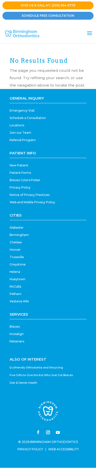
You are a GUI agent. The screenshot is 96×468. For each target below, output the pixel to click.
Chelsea (16, 242)
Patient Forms (20, 173)
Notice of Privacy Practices (29, 195)
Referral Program (23, 140)
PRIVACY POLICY (30, 449)
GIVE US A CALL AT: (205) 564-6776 (48, 5)
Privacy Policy (20, 187)
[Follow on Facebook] (38, 432)
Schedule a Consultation (28, 118)
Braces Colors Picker (25, 180)
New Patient (19, 165)
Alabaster (17, 227)
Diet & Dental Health (23, 382)
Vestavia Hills (19, 301)
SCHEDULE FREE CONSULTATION (48, 15)
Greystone (18, 264)
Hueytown (17, 279)
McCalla (15, 286)
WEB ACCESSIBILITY (63, 449)
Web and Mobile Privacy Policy (32, 202)
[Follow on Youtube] (58, 432)
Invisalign (17, 334)
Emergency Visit (22, 110)
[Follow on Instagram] (48, 432)
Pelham (15, 294)
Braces (15, 326)
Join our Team (20, 132)
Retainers (17, 341)
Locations (17, 125)
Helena (15, 272)
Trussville (17, 257)
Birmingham (19, 235)
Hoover (15, 249)
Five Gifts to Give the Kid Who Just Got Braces (41, 375)
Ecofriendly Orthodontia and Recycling (36, 367)
